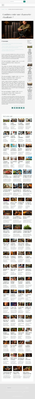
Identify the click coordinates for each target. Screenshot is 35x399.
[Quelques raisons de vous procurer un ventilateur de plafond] (21, 253)
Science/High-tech (22, 392)
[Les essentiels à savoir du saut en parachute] (29, 316)
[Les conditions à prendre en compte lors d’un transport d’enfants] (17, 212)
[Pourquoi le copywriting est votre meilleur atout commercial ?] (14, 253)
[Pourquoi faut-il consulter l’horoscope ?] (21, 199)
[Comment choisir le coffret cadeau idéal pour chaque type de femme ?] (29, 132)
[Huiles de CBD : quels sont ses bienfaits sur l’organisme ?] (6, 240)
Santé (18, 391)
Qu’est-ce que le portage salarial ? (14, 204)
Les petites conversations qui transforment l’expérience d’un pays (29, 89)
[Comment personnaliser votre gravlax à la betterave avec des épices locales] (7, 171)
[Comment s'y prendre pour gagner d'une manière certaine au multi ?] (6, 278)
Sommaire (5, 41)
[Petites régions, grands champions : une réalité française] (29, 46)
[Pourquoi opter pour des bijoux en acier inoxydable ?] (27, 171)
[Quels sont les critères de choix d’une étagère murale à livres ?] (14, 265)
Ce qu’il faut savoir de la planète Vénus (6, 309)
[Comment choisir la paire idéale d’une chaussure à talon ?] (21, 342)
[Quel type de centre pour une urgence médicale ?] (6, 316)
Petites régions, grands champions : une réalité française (30, 52)
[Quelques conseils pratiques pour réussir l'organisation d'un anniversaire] (14, 278)
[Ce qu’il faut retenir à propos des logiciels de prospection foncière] (21, 291)
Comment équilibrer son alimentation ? (29, 258)
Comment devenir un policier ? (13, 296)
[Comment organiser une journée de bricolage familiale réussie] (7, 185)
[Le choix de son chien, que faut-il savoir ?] (29, 199)
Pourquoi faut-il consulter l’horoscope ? (21, 204)
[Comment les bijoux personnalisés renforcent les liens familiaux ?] (6, 132)
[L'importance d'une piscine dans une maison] (29, 265)
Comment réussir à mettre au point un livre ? (17, 232)
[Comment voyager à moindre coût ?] (6, 342)
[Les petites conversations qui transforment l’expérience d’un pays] (29, 84)
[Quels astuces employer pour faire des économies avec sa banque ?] (27, 368)
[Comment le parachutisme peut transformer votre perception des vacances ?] (14, 145)
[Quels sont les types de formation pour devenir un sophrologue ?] (21, 265)
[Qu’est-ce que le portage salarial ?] (14, 199)
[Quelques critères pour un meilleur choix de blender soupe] (14, 329)
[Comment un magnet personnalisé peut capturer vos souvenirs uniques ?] (6, 145)
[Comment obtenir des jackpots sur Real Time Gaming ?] (29, 278)
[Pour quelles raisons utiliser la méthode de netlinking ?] (21, 316)
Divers (6, 9)
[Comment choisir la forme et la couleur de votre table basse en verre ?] (29, 120)
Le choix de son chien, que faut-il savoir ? (29, 204)
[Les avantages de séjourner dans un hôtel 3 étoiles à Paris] (17, 185)
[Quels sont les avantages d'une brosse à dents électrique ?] (29, 329)
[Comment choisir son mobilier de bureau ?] (14, 240)
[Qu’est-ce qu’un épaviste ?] (27, 212)
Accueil (3, 9)
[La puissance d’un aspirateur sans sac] (29, 291)
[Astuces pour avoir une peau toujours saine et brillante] (21, 329)
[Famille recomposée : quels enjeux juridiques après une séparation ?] (29, 64)
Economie (8, 391)
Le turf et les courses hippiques (21, 309)
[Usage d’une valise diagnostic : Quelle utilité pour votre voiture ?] (6, 291)
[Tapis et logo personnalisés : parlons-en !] (7, 212)
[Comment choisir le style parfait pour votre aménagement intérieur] (6, 158)
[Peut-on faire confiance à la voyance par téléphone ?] (17, 368)
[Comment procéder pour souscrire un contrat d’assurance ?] (7, 368)
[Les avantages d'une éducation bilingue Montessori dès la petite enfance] (14, 158)
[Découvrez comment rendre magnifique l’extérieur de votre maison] (21, 278)
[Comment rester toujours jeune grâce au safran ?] (6, 199)
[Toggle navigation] (3, 5)
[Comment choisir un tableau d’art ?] (14, 316)
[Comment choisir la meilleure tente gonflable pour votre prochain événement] (17, 171)
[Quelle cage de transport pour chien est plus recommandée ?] (27, 185)
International (13, 391)
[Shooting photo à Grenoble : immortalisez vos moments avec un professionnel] (21, 145)
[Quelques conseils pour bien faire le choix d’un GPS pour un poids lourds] (6, 329)
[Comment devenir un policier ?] (14, 291)
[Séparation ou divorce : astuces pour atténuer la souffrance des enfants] (6, 265)
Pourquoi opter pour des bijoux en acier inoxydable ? (27, 177)
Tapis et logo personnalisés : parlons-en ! (6, 218)
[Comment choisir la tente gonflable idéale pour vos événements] (29, 158)
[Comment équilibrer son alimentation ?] (29, 253)
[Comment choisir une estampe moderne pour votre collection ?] (14, 132)
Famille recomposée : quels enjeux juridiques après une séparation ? (30, 70)
